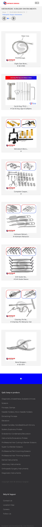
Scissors (5, 403)
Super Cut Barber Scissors (12, 447)
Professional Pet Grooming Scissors (16, 451)
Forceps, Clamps (8, 407)
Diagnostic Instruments (11, 473)
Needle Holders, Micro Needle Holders (17, 412)
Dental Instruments (10, 460)
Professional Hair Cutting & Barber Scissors (19, 442)
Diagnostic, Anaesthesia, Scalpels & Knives (18, 399)
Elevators (5, 421)
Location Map (8, 505)
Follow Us (7, 514)
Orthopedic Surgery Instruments (15, 469)
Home (4, 12)
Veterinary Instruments (11, 464)
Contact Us (7, 501)
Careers (6, 509)
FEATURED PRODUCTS (17, 12)
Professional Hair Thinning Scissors (16, 455)
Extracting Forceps (9, 416)
